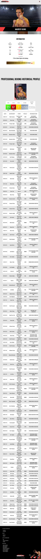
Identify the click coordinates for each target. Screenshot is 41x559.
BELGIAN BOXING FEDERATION (33, 161)
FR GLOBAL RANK (20, 56)
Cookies (4, 541)
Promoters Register (5, 549)
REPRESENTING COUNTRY (21, 49)
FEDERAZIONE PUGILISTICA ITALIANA (34, 199)
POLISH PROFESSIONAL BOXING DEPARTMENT (33, 154)
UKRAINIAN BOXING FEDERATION (33, 488)
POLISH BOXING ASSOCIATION (33, 127)
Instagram (4, 531)
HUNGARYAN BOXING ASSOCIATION (33, 195)
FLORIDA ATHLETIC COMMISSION (33, 508)
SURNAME (10, 46)
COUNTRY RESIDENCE (20, 52)
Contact (4, 535)
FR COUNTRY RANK (20, 61)
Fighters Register (5, 545)
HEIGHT (31, 46)
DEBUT (31, 42)
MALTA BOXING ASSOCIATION (33, 256)
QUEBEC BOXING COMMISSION (33, 217)
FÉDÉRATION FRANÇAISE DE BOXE (33, 178)
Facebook (4, 530)
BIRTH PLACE (20, 42)
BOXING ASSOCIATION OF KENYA (33, 414)
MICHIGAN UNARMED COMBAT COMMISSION (33, 496)
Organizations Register (6, 548)
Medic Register (5, 547)
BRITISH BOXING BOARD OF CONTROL (33, 320)
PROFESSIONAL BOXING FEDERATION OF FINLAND (33, 335)
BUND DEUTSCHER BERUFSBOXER (33, 149)
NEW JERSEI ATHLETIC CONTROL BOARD (33, 501)
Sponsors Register (5, 551)
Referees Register (5, 550)
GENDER (10, 52)
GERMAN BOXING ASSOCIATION (33, 262)
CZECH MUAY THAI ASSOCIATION (33, 311)
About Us (4, 534)
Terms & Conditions (5, 540)
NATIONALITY (20, 46)
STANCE (31, 52)
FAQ (3, 539)
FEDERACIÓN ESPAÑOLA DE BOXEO (33, 245)
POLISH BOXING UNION (33, 130)
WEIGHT (31, 49)
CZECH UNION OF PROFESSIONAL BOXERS (33, 117)
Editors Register (5, 546)
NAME (10, 42)
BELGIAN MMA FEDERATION (33, 410)
